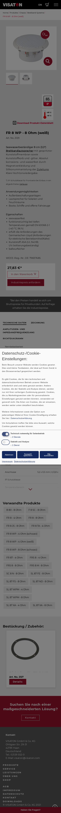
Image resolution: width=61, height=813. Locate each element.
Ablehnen (9, 454)
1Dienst (14, 445)
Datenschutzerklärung (21, 418)
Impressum (7, 461)
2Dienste (15, 437)
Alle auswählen (49, 454)
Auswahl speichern (28, 454)
